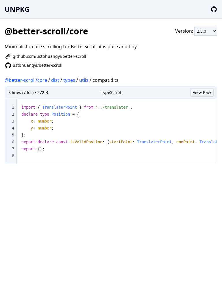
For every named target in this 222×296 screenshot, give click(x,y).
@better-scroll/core (26, 80)
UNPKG (17, 9)
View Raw (202, 92)
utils (83, 80)
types (69, 80)
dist (55, 80)
